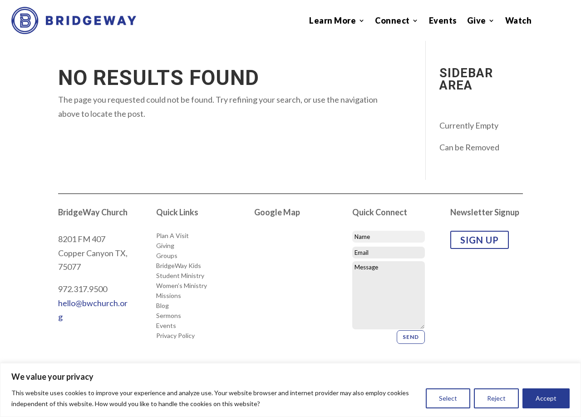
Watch (518, 21)
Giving (165, 246)
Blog (162, 306)
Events (443, 21)
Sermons (168, 316)
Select (448, 398)
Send (411, 336)
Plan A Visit (172, 236)
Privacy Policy (175, 336)
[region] (290, 390)
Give (476, 21)
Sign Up (479, 239)
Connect (392, 21)
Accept (546, 398)
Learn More (332, 21)
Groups (166, 256)
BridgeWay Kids (178, 266)
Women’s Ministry (181, 286)
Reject (496, 398)
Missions (168, 296)
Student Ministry (180, 276)
